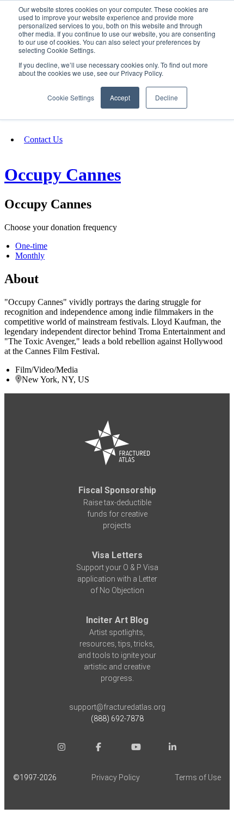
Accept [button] (120, 97)
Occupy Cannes (62, 174)
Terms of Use (198, 777)
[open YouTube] (135, 748)
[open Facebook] (98, 748)
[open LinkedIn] (172, 748)
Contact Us (43, 139)
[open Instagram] (61, 748)
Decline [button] (166, 97)
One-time (31, 245)
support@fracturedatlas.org (117, 707)
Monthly (30, 255)
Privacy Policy (115, 777)
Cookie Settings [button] (70, 97)
